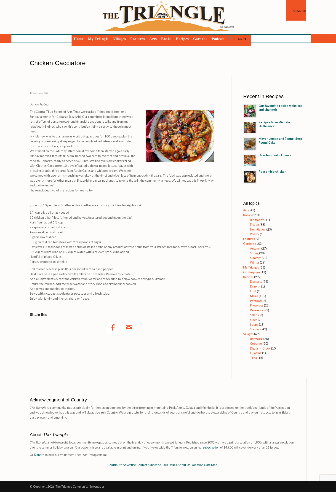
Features (249, 239)
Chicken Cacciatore (86, 63)
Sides (253, 320)
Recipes (248, 277)
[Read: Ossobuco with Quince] (249, 160)
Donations (198, 465)
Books (247, 215)
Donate (39, 455)
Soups (254, 324)
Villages (248, 334)
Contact (141, 465)
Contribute (114, 465)
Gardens (249, 243)
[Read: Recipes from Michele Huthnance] (249, 127)
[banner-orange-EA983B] (168, 17)
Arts (246, 210)
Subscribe (154, 465)
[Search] (296, 10)
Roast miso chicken (272, 171)
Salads (254, 315)
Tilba (253, 358)
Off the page (251, 272)
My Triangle (251, 267)
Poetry (254, 234)
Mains (254, 296)
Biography (257, 220)
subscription (211, 447)
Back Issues (169, 465)
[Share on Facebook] (113, 328)
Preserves (256, 305)
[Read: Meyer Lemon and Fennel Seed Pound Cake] (249, 144)
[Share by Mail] (129, 328)
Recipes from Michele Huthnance (274, 124)
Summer (255, 258)
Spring (254, 253)
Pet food (256, 301)
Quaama (255, 353)
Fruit (253, 291)
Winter (254, 262)
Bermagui (256, 339)
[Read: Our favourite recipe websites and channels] (249, 111)
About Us (184, 465)
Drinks (254, 286)
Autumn (255, 248)
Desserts (256, 281)
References (257, 310)
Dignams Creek (260, 348)
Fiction (254, 224)
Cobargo (256, 343)
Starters (255, 329)
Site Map (211, 465)
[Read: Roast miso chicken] (249, 176)
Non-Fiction (258, 229)
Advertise (129, 465)
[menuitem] (296, 10)
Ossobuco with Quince (275, 155)
